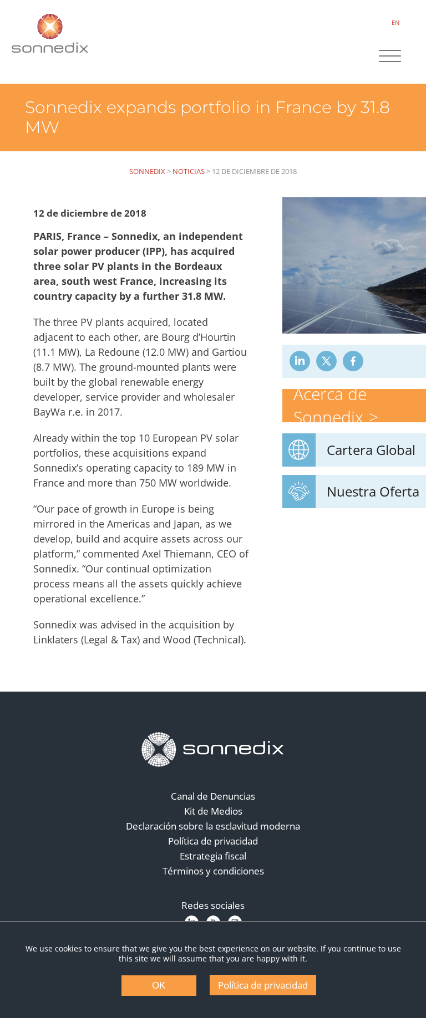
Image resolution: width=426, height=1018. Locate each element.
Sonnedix (147, 171)
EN (395, 22)
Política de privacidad (213, 841)
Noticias (189, 171)
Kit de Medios (213, 811)
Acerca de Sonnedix (330, 405)
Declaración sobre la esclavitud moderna (213, 826)
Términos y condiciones (213, 871)
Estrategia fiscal (213, 856)
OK (158, 985)
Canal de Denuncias (213, 796)
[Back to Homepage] (213, 749)
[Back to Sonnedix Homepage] (50, 33)
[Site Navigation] (390, 57)
